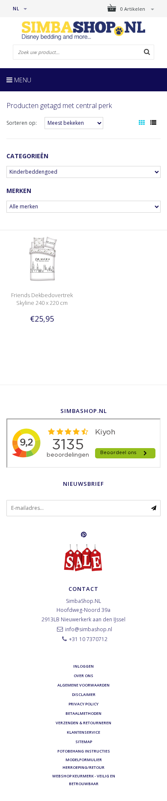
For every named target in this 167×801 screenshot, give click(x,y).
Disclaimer (83, 694)
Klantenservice (83, 732)
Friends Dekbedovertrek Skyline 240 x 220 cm (42, 299)
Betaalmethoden (83, 713)
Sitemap (83, 741)
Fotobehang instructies (83, 751)
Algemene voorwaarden (83, 685)
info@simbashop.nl (88, 629)
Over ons (83, 675)
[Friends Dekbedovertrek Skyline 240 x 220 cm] (41, 258)
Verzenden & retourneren (83, 723)
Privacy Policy (83, 704)
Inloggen (83, 666)
